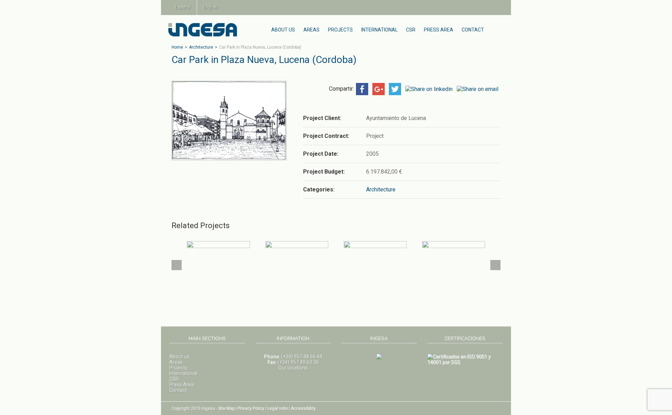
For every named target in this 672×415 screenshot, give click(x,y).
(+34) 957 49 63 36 (298, 362)
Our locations (293, 368)
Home (177, 47)
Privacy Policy (251, 408)
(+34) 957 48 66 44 (301, 356)
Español (182, 7)
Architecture (201, 47)
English (210, 7)
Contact (473, 30)
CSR (410, 30)
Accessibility (303, 408)
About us (283, 30)
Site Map (226, 408)
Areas (311, 30)
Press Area (438, 30)
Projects (340, 30)
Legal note (277, 408)
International (379, 30)
